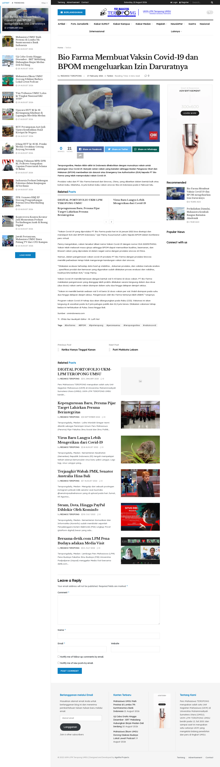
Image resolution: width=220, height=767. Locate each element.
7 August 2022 (90, 481)
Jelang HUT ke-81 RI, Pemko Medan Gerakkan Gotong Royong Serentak (31, 147)
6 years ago (194, 202)
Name (62, 630)
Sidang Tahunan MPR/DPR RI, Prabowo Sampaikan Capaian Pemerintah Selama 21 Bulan (31, 165)
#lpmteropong (96, 325)
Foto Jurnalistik (79, 23)
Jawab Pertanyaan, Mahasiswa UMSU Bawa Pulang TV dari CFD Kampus (32, 239)
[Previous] (106, 222)
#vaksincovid (149, 325)
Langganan (70, 726)
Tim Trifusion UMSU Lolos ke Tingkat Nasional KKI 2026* (31, 96)
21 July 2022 (89, 548)
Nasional (205, 23)
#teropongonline (132, 325)
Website (115, 643)
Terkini (68, 48)
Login (174, 2)
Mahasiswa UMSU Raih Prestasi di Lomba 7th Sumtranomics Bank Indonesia (28, 41)
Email (61, 643)
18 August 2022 (90, 447)
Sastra (192, 23)
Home (60, 48)
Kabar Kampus (121, 23)
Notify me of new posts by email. (76, 663)
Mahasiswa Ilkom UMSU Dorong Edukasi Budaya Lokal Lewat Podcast (29, 79)
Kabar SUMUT (101, 23)
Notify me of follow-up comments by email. (82, 656)
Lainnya (175, 31)
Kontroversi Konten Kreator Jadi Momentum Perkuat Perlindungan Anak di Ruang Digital (32, 221)
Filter (44, 3)
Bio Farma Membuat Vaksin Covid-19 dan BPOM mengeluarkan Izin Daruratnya (24, 20)
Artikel (61, 23)
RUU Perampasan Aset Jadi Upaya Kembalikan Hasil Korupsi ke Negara (30, 130)
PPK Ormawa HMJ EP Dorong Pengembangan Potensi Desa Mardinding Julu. (30, 201)
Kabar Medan (143, 23)
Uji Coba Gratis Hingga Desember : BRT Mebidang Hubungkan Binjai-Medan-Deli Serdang (30, 60)
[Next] (111, 222)
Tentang (61, 2)
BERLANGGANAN (72, 12)
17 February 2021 (95, 76)
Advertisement (73, 2)
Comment (63, 592)
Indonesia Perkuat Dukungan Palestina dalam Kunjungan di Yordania (32, 183)
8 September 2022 (91, 417)
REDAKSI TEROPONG (71, 76)
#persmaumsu (113, 325)
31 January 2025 (91, 379)
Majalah (160, 23)
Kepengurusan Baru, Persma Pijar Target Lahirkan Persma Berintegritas (79, 211)
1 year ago (193, 222)
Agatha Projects (122, 757)
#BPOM (82, 325)
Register (185, 2)
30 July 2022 (89, 514)
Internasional (96, 31)
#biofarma (70, 325)
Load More (25, 255)
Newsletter (177, 23)
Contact (85, 2)
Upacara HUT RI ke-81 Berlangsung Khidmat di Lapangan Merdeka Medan (30, 113)
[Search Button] (211, 2)
